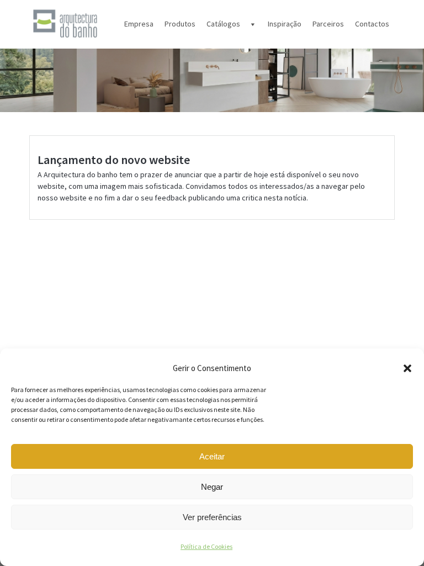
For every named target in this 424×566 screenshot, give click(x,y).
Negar (212, 486)
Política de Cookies (206, 546)
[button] (407, 368)
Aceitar (212, 456)
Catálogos (223, 24)
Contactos (372, 24)
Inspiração (284, 24)
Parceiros (328, 24)
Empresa (138, 24)
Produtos (180, 24)
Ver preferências (212, 517)
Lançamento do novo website (114, 159)
